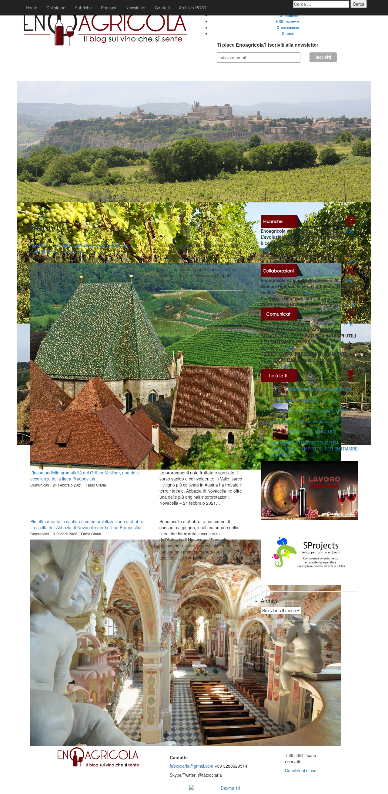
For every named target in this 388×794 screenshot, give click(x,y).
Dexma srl (230, 788)
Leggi (349, 231)
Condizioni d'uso (300, 770)
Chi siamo (55, 8)
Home (31, 8)
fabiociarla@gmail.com (191, 766)
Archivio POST (193, 8)
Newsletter (135, 8)
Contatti (162, 8)
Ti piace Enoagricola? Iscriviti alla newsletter (267, 45)
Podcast (108, 8)
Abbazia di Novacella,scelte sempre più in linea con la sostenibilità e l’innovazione (81, 248)
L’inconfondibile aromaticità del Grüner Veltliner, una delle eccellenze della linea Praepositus (85, 476)
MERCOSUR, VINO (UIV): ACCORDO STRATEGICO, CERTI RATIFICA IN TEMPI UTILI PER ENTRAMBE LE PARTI (315, 443)
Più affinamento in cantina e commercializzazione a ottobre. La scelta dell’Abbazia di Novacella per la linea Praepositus (87, 524)
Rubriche (83, 8)
